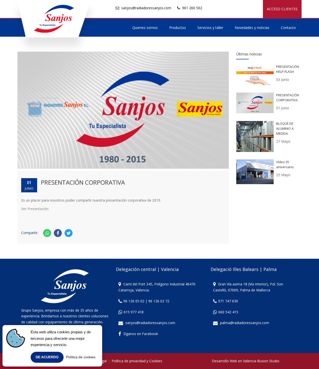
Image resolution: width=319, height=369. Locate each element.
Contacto (288, 27)
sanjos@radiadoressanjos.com (146, 7)
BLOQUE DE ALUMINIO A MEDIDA (285, 128)
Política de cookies (80, 357)
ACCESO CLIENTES (282, 8)
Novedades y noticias (252, 27)
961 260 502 (192, 7)
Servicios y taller (210, 27)
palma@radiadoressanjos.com (244, 322)
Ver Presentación (35, 208)
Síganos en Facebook (140, 333)
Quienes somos (145, 27)
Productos (177, 27)
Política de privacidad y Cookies (137, 361)
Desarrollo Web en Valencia (234, 361)
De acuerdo (47, 357)
